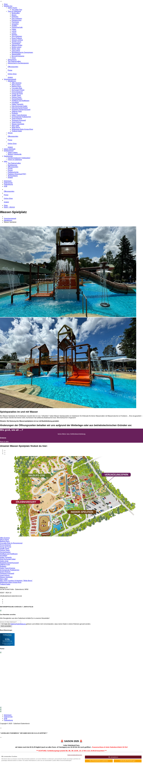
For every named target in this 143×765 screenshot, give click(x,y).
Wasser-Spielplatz (18, 124)
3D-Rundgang (13, 176)
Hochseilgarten (17, 99)
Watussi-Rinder (17, 45)
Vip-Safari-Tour (17, 9)
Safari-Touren (12, 8)
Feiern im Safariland (15, 159)
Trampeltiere (16, 43)
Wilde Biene (16, 127)
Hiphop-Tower (16, 97)
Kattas (14, 29)
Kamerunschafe (17, 27)
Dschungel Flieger (18, 90)
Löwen (14, 33)
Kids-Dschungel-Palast (20, 108)
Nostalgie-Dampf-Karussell (21, 109)
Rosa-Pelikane (17, 38)
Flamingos (15, 22)
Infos (5, 161)
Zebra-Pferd (16, 50)
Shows (10, 133)
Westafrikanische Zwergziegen (22, 52)
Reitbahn (15, 113)
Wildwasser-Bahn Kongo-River (22, 129)
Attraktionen (12, 81)
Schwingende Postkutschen (21, 117)
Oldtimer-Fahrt (17, 111)
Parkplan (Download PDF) (17, 174)
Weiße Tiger (16, 49)
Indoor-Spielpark (9, 149)
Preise (10, 70)
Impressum (7, 181)
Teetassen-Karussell (19, 120)
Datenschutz (8, 182)
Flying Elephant (17, 92)
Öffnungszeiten (13, 67)
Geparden (15, 24)
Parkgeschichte (13, 172)
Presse (10, 170)
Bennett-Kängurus (18, 56)
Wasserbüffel (16, 54)
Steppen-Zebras (17, 40)
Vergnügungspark (10, 79)
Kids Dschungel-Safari (19, 106)
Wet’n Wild (15, 126)
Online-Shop (12, 74)
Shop (6, 4)
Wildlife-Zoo (8, 6)
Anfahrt (10, 77)
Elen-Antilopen (17, 18)
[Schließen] (1, 737)
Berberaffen (16, 13)
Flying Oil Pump (17, 93)
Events (10, 168)
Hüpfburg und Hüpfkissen (20, 100)
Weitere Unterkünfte (14, 154)
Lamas (14, 31)
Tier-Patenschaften (14, 61)
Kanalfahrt (15, 102)
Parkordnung (8, 184)
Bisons (14, 15)
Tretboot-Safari (17, 131)
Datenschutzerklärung (18, 624)
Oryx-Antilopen (17, 36)
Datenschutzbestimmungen (75, 755)
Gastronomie (8, 156)
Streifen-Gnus (16, 42)
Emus (14, 58)
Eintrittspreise (12, 165)
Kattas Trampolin (17, 104)
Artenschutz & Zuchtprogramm (18, 63)
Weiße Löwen (16, 47)
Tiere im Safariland (14, 11)
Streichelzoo (12, 59)
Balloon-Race (16, 86)
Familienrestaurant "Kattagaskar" (19, 158)
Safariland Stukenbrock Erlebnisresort (7, 643)
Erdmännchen (16, 20)
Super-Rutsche (17, 118)
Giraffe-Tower (16, 95)
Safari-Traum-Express (19, 115)
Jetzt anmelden (6, 626)
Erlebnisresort (9, 150)
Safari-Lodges (13, 152)
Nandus (14, 34)
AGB (5, 186)
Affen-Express (16, 83)
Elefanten (15, 16)
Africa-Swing (16, 84)
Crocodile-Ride (17, 88)
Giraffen (14, 25)
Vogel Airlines (16, 122)
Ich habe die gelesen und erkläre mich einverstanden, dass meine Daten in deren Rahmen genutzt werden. (46, 624)
